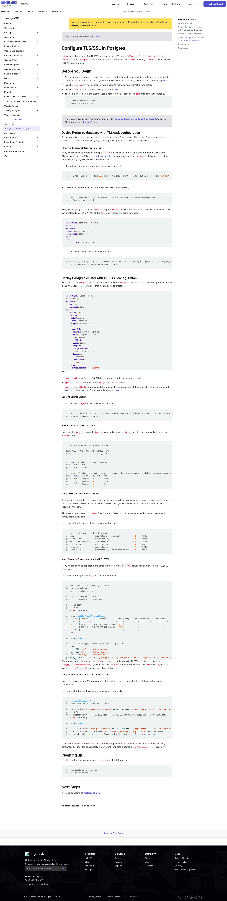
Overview (18, 11)
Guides (41, 11)
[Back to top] (221, 893)
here (93, 25)
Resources (193, 4)
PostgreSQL (12, 18)
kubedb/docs (90, 122)
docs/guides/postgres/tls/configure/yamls (136, 119)
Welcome (5, 11)
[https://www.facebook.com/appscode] (196, 897)
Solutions (131, 4)
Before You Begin (186, 23)
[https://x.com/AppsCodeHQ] (186, 897)
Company (150, 853)
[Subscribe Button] (63, 868)
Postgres (8, 23)
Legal (178, 853)
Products (115, 4)
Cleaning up (183, 44)
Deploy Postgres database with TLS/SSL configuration (190, 28)
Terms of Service (112, 897)
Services (120, 853)
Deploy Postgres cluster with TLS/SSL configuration (191, 38)
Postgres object (91, 793)
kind (165, 80)
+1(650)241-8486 (35, 880)
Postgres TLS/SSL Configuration (19, 128)
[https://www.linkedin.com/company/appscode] (191, 897)
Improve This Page (113, 833)
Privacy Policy (95, 897)
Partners (176, 4)
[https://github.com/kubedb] (180, 897)
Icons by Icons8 (132, 897)
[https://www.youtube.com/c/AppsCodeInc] (201, 897)
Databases (148, 4)
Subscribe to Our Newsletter (40, 860)
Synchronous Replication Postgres (20, 101)
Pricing (164, 4)
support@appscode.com (39, 884)
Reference (56, 11)
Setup (30, 11)
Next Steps (183, 48)
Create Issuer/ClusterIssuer (190, 34)
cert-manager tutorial (105, 156)
